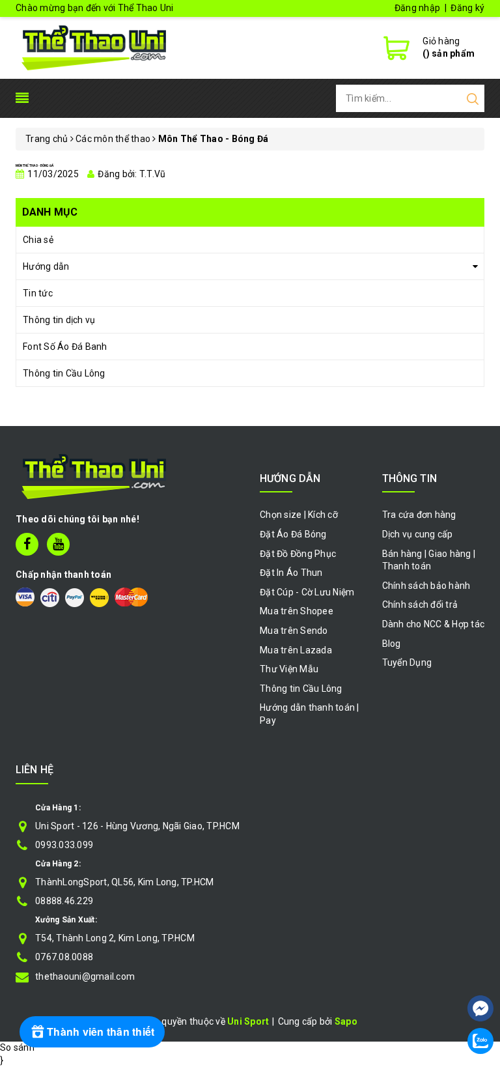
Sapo (346, 1021)
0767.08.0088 (64, 957)
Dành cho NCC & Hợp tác (433, 624)
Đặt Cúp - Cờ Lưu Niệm (307, 592)
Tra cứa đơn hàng (419, 514)
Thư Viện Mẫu (289, 669)
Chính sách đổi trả (420, 604)
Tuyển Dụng (407, 662)
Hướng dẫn (46, 266)
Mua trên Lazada (296, 650)
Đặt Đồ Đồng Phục (298, 553)
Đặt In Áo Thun (291, 572)
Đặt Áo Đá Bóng (293, 534)
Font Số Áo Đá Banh (65, 346)
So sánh (17, 1047)
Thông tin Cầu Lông (64, 373)
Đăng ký (467, 8)
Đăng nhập (417, 8)
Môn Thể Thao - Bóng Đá (34, 165)
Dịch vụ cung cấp (417, 534)
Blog (391, 643)
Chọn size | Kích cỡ (299, 514)
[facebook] (27, 544)
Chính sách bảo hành (426, 585)
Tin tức (38, 293)
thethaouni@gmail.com (85, 976)
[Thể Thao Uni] (95, 46)
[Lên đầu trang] (480, 969)
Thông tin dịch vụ (59, 320)
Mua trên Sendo (294, 630)
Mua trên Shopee (296, 611)
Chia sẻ (38, 240)
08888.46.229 (64, 901)
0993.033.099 (64, 845)
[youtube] (58, 544)
